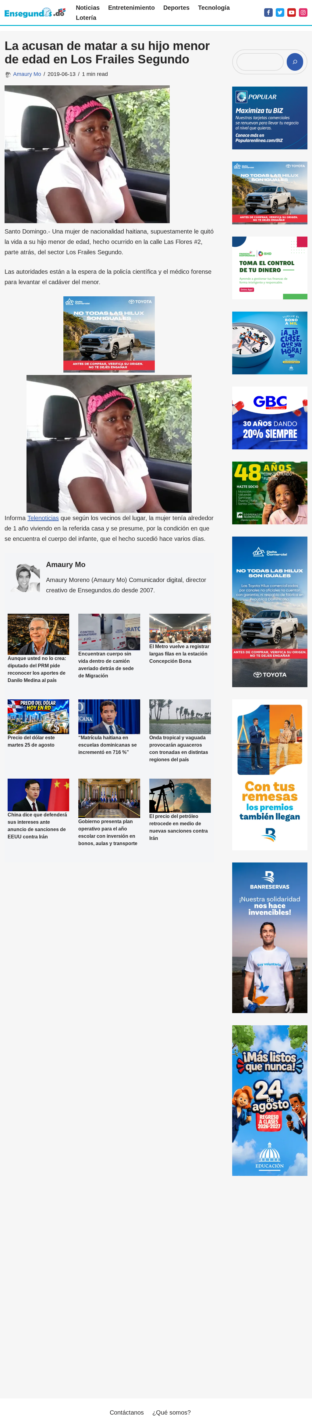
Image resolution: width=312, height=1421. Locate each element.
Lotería (86, 17)
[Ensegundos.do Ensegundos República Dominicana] (35, 13)
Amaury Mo (27, 74)
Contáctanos (127, 1412)
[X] (280, 12)
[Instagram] (303, 12)
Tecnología (214, 7)
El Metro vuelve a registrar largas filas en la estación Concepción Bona (179, 654)
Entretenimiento (131, 7)
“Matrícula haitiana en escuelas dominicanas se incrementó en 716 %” (107, 745)
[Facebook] (268, 12)
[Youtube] (291, 12)
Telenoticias (43, 518)
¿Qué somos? (171, 1412)
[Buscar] (295, 62)
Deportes (176, 7)
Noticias (88, 7)
